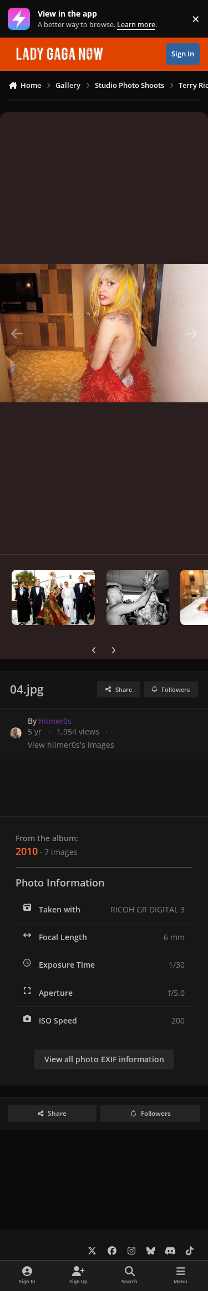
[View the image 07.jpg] (53, 597)
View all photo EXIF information (104, 1059)
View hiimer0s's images (71, 744)
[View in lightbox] (104, 333)
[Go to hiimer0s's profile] (16, 733)
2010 (27, 851)
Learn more (21, 19)
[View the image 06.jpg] (137, 597)
